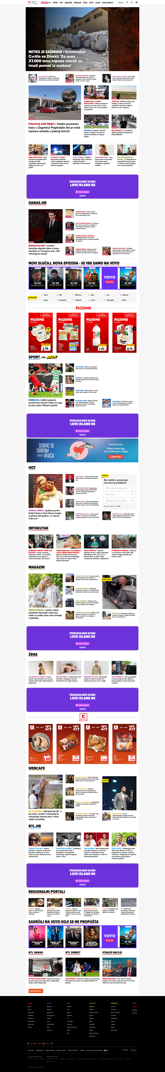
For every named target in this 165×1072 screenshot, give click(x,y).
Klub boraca (50, 1012)
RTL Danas (30, 1015)
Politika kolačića (61, 1050)
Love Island (70, 1021)
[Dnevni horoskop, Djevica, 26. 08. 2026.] (125, 295)
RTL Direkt (30, 1018)
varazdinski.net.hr (82, 1059)
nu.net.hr (128, 1059)
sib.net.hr (62, 1059)
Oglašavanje (39, 1050)
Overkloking (114, 1018)
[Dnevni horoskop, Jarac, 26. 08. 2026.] (93, 300)
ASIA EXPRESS (107, 3)
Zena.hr (36, 1059)
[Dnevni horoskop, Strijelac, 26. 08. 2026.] (78, 300)
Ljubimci (91, 1018)
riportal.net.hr (93, 1059)
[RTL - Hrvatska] (125, 1050)
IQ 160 (97, 3)
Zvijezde (69, 1006)
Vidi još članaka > (36, 991)
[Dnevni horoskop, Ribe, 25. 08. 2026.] (125, 300)
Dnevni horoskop (115, 1012)
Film (68, 1009)
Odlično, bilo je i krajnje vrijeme (116, 488)
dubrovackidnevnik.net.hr (106, 1059)
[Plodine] (82, 308)
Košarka (49, 1018)
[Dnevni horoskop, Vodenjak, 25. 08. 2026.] (109, 300)
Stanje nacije (31, 1021)
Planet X (113, 1021)
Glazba (68, 1012)
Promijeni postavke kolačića (94, 1050)
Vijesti (29, 1006)
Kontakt (82, 1050)
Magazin (68, 2)
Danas (30, 1003)
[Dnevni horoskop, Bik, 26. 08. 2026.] (62, 295)
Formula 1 (49, 1030)
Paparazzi (69, 1015)
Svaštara (113, 1024)
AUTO (91, 3)
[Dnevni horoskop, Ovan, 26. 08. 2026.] (46, 295)
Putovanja (91, 1024)
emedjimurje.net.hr (51, 1059)
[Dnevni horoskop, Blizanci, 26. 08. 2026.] (78, 295)
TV (67, 1018)
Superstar (69, 1024)
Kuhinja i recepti (93, 1012)
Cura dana (113, 1009)
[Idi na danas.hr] (46, 2)
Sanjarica (134, 1013)
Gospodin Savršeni (72, 1027)
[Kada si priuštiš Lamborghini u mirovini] (119, 592)
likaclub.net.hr (50, 1061)
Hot (61, 2)
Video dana (114, 1030)
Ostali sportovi (50, 1024)
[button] (31, 269)
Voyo (68, 1033)
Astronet (113, 1006)
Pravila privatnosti (73, 1050)
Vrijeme (30, 1027)
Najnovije (134, 1010)
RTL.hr (30, 1059)
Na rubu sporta (51, 1015)
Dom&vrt (91, 1009)
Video (134, 1006)
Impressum (31, 1050)
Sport (55, 2)
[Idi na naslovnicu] (33, 4)
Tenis (48, 1021)
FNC (48, 1027)
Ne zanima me (110, 494)
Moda (90, 1021)
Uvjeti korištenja (50, 1050)
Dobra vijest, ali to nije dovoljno (116, 501)
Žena (85, 2)
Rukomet (49, 1009)
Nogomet (49, 1006)
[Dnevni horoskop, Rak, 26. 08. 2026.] (93, 295)
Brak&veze (92, 1006)
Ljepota (91, 1015)
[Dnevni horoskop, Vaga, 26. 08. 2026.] (46, 300)
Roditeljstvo (92, 1027)
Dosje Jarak (31, 1024)
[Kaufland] (82, 717)
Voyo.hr (42, 1059)
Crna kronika (31, 1012)
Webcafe (77, 2)
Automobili (92, 1036)
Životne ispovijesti (93, 1033)
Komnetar (113, 1015)
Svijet (29, 1009)
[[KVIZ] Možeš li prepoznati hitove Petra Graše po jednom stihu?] (119, 793)
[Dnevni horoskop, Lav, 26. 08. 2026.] (109, 295)
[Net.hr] (134, 1050)
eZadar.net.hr (119, 1059)
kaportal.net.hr (71, 1059)
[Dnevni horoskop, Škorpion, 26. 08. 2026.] (62, 300)
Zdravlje (91, 1030)
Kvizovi (112, 1027)
